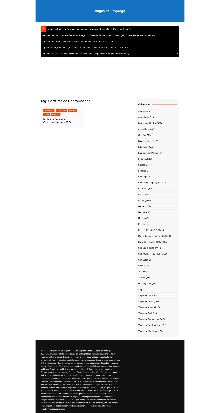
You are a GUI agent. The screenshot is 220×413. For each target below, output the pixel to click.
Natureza (142, 206)
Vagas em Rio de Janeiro (149, 325)
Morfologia (143, 200)
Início (47, 114)
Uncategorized (145, 284)
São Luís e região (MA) (148, 248)
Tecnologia (143, 272)
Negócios (55, 114)
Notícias (142, 218)
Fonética (142, 171)
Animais (142, 111)
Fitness (141, 165)
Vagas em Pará (145, 313)
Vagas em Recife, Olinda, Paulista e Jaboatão (110, 29)
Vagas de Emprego (110, 11)
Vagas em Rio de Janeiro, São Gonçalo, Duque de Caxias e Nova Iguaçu (122, 35)
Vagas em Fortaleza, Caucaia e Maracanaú (67, 29)
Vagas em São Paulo (147, 331)
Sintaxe (141, 266)
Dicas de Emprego (146, 141)
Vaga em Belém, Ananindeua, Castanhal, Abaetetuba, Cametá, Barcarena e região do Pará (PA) (85, 48)
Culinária (142, 135)
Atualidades (49, 110)
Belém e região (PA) (147, 123)
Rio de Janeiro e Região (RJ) (151, 236)
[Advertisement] (110, 76)
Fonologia (142, 177)
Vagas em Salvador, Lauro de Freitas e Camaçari (64, 35)
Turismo (142, 278)
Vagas (141, 290)
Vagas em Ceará (145, 301)
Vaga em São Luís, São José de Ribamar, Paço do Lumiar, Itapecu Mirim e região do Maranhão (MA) (87, 54)
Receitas (142, 224)
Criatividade (61, 110)
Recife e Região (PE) (147, 230)
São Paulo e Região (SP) (149, 254)
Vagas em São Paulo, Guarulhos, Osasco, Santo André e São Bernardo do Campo (79, 41)
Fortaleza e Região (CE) (149, 183)
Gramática (143, 189)
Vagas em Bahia (145, 295)
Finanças (72, 110)
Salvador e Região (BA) (149, 242)
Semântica (143, 260)
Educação (142, 147)
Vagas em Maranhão (147, 307)
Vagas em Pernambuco (148, 319)
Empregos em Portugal (148, 153)
